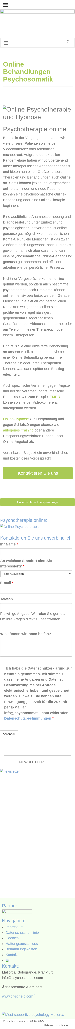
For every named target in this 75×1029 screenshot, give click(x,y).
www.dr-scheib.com (17, 996)
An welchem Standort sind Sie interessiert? (26, 563)
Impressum (14, 927)
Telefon (6, 599)
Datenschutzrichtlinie (22, 933)
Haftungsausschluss (22, 944)
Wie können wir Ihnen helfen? (25, 634)
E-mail (6, 583)
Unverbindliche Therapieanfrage (37, 502)
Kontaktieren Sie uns (38, 473)
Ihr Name (9, 544)
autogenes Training (18, 430)
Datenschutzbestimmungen (28, 718)
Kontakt (12, 955)
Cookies (12, 938)
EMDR (55, 397)
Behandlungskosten (21, 949)
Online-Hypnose (16, 419)
